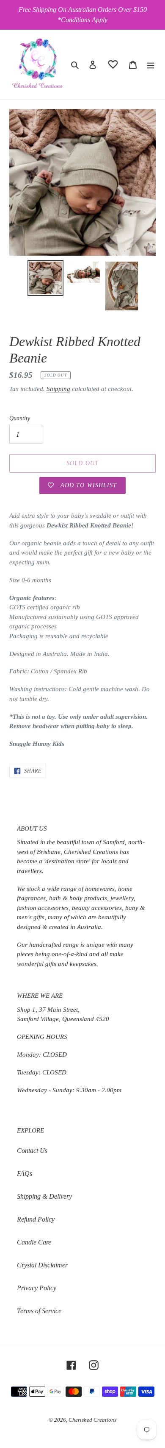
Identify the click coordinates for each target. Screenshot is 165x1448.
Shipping (58, 388)
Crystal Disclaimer (42, 1265)
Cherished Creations (92, 1420)
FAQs (24, 1173)
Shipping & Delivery (44, 1196)
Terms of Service (39, 1310)
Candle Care (34, 1242)
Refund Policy (36, 1219)
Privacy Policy (36, 1288)
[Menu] (151, 64)
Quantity (19, 418)
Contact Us (32, 1150)
